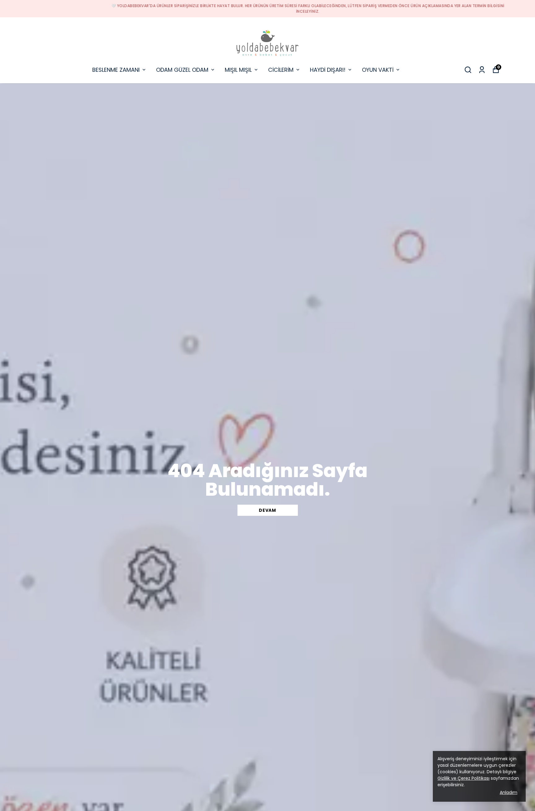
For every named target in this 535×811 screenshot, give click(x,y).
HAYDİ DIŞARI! (328, 70)
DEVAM (267, 510)
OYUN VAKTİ (378, 70)
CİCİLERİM (281, 70)
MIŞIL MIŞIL (238, 70)
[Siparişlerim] (482, 70)
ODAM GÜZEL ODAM (182, 70)
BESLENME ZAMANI (116, 70)
